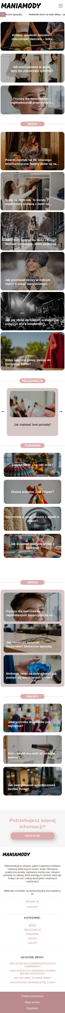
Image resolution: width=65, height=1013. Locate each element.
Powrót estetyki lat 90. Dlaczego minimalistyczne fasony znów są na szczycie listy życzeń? (30, 162)
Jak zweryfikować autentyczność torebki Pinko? (31, 787)
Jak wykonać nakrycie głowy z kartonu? (32, 545)
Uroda (32, 582)
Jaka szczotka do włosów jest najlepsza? (29, 723)
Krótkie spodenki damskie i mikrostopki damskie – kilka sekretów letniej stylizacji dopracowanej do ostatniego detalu (31, 37)
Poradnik (33, 445)
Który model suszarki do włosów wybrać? (31, 755)
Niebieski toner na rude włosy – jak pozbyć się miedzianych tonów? (31, 675)
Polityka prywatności (32, 996)
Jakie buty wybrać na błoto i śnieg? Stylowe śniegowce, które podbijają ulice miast (30, 242)
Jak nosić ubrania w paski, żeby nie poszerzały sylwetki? (31, 68)
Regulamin (32, 1008)
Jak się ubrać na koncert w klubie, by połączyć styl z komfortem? (32, 322)
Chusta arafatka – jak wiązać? (32, 491)
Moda (32, 124)
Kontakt (32, 907)
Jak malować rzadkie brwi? (32, 978)
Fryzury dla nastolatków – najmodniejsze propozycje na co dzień (32, 100)
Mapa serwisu (32, 1002)
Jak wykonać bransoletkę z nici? (32, 982)
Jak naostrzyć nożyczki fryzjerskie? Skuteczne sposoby (29, 644)
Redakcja (32, 901)
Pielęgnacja (32, 380)
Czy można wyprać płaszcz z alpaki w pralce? (32, 518)
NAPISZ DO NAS (32, 836)
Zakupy (32, 696)
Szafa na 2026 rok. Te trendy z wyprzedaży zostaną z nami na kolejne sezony (27, 202)
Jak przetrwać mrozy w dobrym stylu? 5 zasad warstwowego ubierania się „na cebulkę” (27, 282)
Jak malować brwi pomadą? (32, 424)
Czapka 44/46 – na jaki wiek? (32, 464)
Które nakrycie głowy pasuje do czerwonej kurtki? (28, 362)
